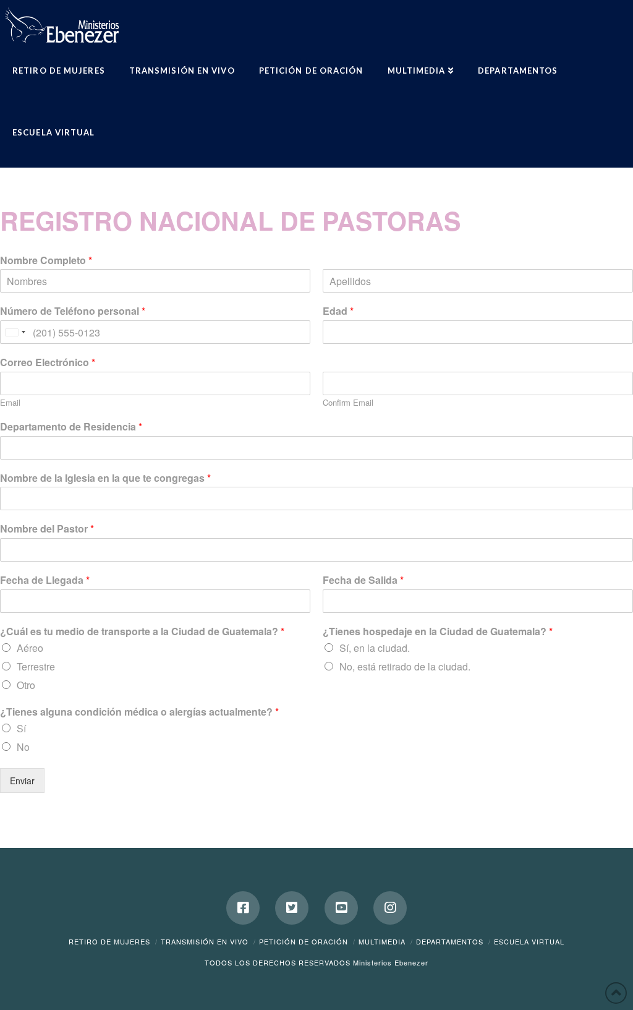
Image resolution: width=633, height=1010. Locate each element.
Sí (21, 728)
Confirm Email (348, 403)
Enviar (22, 780)
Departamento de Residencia (71, 427)
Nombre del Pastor (47, 529)
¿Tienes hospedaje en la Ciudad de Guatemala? (438, 631)
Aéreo (30, 648)
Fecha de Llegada (45, 580)
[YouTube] (341, 908)
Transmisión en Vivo (205, 941)
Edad (338, 311)
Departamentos (449, 941)
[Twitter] (291, 908)
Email (10, 403)
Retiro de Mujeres (109, 941)
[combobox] (15, 332)
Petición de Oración (303, 941)
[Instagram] (390, 908)
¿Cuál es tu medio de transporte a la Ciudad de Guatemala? (142, 631)
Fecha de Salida (363, 580)
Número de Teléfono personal (72, 311)
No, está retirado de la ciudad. (404, 666)
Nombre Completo (46, 260)
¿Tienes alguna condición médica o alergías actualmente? (139, 712)
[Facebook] (243, 908)
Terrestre (36, 666)
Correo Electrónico (47, 362)
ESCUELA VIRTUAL (529, 941)
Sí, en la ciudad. (374, 648)
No (23, 747)
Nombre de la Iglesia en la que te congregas (105, 478)
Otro (26, 685)
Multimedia (382, 941)
